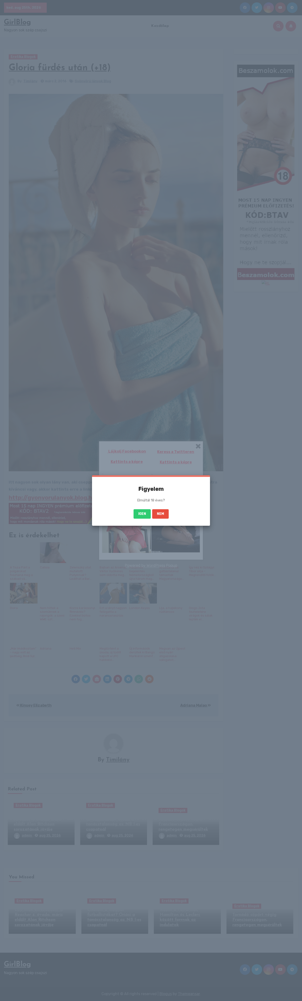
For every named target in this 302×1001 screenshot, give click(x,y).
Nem (160, 514)
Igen (142, 514)
